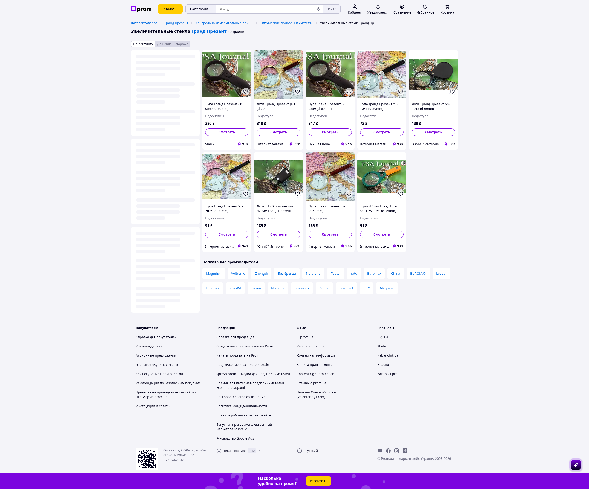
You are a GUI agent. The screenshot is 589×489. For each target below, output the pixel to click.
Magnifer (387, 288)
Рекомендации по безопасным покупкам (168, 383)
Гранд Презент (176, 23)
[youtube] (380, 451)
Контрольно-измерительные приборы (224, 23)
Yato (354, 273)
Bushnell (346, 288)
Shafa (381, 346)
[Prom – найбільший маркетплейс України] (141, 9)
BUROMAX (418, 273)
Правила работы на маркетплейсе (243, 415)
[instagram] (396, 451)
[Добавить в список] (245, 91)
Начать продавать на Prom (237, 355)
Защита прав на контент (316, 364)
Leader (441, 273)
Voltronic (238, 273)
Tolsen (256, 288)
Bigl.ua (382, 337)
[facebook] (388, 451)
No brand (313, 273)
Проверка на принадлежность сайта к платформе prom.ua (166, 394)
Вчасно (383, 364)
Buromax (374, 273)
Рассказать (318, 481)
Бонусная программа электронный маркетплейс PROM (244, 426)
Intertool (212, 288)
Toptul (336, 273)
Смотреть (227, 132)
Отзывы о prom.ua (311, 383)
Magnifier (213, 273)
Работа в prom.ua (310, 346)
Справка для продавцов (235, 337)
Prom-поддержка (149, 346)
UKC (366, 288)
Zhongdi (261, 273)
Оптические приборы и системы (286, 23)
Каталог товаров (144, 23)
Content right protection (315, 374)
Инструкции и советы (153, 406)
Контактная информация (317, 355)
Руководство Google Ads (235, 438)
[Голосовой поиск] (319, 9)
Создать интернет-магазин (237, 346)
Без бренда (287, 273)
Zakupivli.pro (387, 374)
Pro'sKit (235, 288)
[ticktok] (405, 451)
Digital (324, 288)
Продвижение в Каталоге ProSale (242, 364)
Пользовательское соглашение (241, 397)
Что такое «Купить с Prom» (157, 364)
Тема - (235, 450)
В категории (198, 9)
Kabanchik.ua (387, 355)
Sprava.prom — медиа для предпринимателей (253, 374)
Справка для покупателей (156, 337)
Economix (301, 288)
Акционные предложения (156, 355)
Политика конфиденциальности (241, 406)
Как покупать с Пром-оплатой (159, 374)
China (395, 273)
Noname (277, 288)
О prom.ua (305, 337)
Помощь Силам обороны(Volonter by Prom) (316, 394)
